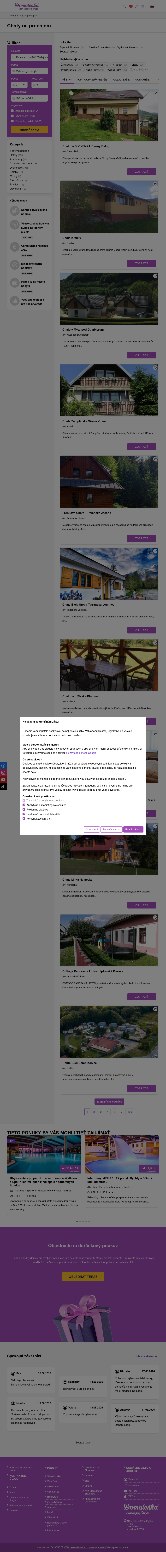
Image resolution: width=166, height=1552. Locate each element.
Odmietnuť (92, 829)
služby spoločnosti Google (81, 753)
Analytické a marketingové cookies (46, 805)
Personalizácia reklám (39, 818)
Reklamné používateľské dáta (43, 814)
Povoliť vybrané (111, 829)
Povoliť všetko (133, 829)
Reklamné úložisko (37, 809)
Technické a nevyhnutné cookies (45, 800)
